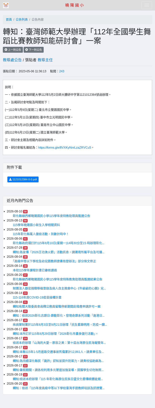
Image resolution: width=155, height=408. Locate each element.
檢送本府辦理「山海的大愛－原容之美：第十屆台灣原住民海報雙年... (59, 342)
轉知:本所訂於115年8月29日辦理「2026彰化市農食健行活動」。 (55, 333)
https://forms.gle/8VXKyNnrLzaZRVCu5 (64, 147)
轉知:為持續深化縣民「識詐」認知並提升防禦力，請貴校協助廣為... (58, 360)
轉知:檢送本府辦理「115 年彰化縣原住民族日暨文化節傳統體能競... (58, 379)
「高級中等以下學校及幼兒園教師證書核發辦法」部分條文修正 (54, 261)
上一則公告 (14, 49)
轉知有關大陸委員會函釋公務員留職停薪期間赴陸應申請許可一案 (57, 306)
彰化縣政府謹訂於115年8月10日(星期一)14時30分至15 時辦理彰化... (58, 243)
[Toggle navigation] (146, 5)
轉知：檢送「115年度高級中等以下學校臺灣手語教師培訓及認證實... (59, 388)
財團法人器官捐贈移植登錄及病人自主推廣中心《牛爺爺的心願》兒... (59, 288)
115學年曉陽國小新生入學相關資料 (36, 225)
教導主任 (45, 60)
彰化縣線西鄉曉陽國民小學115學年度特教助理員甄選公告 (51, 215)
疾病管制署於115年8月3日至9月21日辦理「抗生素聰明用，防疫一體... (60, 324)
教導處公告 (12, 60)
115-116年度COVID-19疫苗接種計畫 (37, 297)
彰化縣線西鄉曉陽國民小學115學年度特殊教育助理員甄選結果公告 (57, 279)
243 (61, 71)
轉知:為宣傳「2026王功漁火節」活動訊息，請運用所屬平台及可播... (58, 252)
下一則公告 (35, 49)
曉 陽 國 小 (74, 5)
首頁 (9, 19)
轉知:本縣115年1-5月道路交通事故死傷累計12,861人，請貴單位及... (58, 351)
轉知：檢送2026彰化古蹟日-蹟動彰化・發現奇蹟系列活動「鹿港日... (59, 315)
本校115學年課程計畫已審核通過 (35, 270)
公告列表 (22, 19)
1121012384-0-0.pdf (24, 179)
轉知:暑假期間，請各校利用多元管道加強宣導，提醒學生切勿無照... (58, 370)
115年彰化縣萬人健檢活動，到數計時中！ (41, 234)
